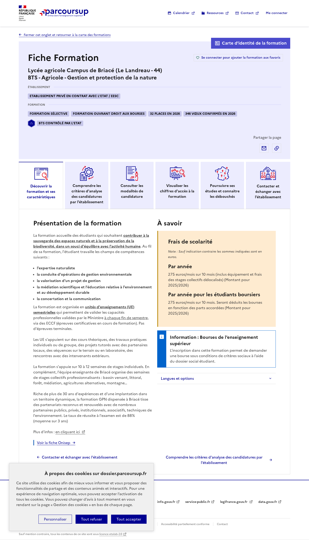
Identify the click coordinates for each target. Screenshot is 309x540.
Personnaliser (55, 519)
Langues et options (177, 378)
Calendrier (181, 13)
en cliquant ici (68, 432)
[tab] (41, 185)
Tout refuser (91, 519)
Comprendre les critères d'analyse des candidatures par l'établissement (214, 459)
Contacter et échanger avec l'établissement (79, 457)
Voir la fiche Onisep (53, 442)
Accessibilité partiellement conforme (185, 524)
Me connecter (277, 13)
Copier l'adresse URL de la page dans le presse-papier (276, 148)
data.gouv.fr (267, 501)
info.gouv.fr (166, 501)
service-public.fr (197, 501)
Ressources (215, 13)
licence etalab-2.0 (110, 534)
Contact (247, 13)
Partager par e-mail (264, 148)
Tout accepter (128, 519)
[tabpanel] (154, 341)
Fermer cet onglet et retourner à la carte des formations (67, 35)
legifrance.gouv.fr (234, 501)
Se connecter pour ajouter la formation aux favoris (240, 57)
